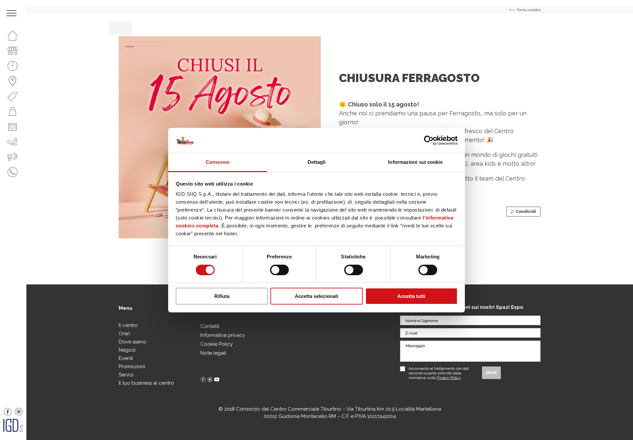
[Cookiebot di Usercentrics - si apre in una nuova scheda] (429, 140)
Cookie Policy (216, 344)
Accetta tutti (411, 296)
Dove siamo (132, 342)
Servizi (126, 375)
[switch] (279, 270)
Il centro (128, 325)
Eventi (126, 358)
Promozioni (132, 366)
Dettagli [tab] (317, 162)
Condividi (525, 211)
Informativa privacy (222, 335)
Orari (124, 334)
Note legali (213, 353)
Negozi (127, 350)
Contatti (209, 326)
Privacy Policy (449, 377)
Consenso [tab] (217, 162)
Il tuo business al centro (146, 383)
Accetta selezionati (316, 296)
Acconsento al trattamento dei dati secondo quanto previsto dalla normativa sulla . (438, 373)
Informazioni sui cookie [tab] (415, 162)
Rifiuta (221, 296)
